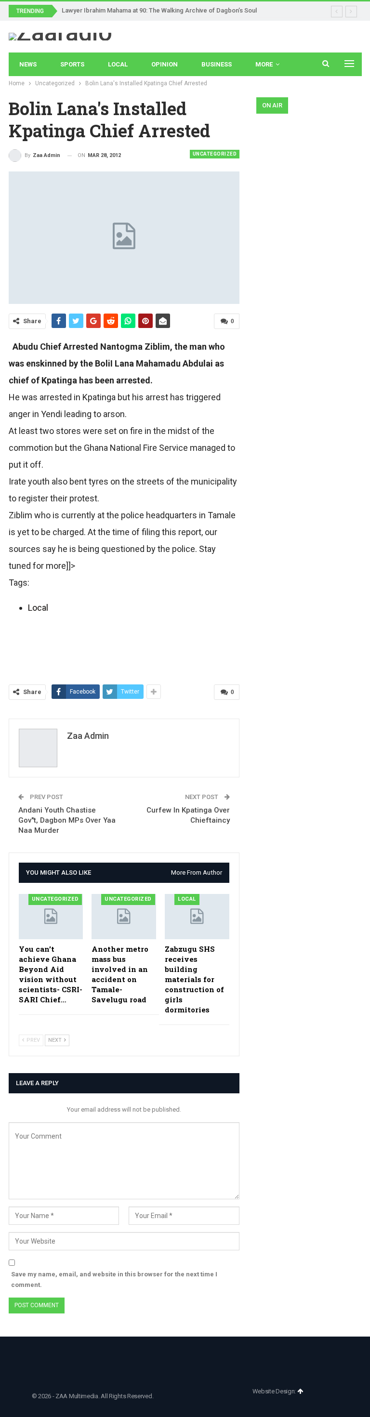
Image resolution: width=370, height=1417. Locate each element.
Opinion (164, 64)
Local (118, 64)
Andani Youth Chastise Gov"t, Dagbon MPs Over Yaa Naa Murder (67, 820)
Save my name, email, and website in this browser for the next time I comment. (114, 1279)
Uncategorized (215, 154)
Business (216, 64)
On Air (272, 105)
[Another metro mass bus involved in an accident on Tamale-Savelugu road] (124, 916)
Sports (72, 64)
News (28, 64)
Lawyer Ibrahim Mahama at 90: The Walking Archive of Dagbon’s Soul (159, 10)
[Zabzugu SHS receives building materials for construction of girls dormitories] (197, 916)
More (264, 64)
